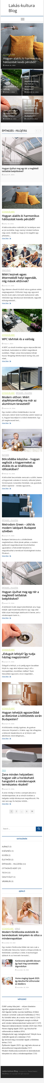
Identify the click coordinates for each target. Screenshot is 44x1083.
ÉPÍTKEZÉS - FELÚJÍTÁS (12, 161)
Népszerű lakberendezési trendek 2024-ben (19, 1026)
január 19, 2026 (32, 119)
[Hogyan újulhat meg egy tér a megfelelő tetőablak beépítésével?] (22, 151)
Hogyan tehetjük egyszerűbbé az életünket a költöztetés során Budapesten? (32, 110)
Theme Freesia (32, 1071)
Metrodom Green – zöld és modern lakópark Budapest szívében (19, 528)
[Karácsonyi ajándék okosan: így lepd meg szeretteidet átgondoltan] (7, 963)
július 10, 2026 (10, 65)
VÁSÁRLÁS (6, 881)
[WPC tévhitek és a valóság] (22, 320)
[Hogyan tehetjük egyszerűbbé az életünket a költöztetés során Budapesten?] (22, 693)
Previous (36, 130)
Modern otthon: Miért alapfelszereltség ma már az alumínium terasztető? (19, 400)
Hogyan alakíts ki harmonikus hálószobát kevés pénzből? (21, 60)
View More (6, 239)
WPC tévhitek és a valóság (18, 339)
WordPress (5, 1073)
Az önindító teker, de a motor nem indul (18, 1018)
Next (40, 130)
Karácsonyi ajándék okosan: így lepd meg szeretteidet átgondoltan (28, 963)
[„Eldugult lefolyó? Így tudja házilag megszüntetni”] (22, 635)
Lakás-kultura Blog (22, 8)
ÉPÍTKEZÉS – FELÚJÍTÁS (12, 864)
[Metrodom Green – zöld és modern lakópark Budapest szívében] (22, 505)
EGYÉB (5, 855)
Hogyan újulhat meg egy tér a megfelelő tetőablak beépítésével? (20, 170)
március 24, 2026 (32, 92)
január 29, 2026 (8, 174)
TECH (4, 770)
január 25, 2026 (10, 119)
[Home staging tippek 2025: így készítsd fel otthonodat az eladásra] (7, 981)
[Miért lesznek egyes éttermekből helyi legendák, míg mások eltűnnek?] (22, 255)
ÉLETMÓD (5, 455)
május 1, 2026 (9, 92)
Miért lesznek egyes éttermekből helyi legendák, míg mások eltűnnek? (19, 277)
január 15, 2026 (8, 789)
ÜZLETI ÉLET (6, 270)
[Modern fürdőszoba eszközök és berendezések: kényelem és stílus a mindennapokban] (22, 911)
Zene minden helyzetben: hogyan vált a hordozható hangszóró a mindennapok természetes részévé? (18, 779)
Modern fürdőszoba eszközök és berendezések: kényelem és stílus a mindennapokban (22, 935)
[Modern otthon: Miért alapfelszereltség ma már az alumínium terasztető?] (22, 378)
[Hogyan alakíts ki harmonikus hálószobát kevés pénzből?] (22, 197)
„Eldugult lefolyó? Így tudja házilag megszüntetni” (10, 113)
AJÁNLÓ (5, 847)
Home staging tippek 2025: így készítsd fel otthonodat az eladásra (27, 981)
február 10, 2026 (9, 473)
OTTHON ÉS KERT (9, 54)
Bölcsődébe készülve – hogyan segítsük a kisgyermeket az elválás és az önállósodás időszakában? (21, 464)
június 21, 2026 (8, 285)
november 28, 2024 (9, 943)
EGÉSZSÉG (6, 851)
